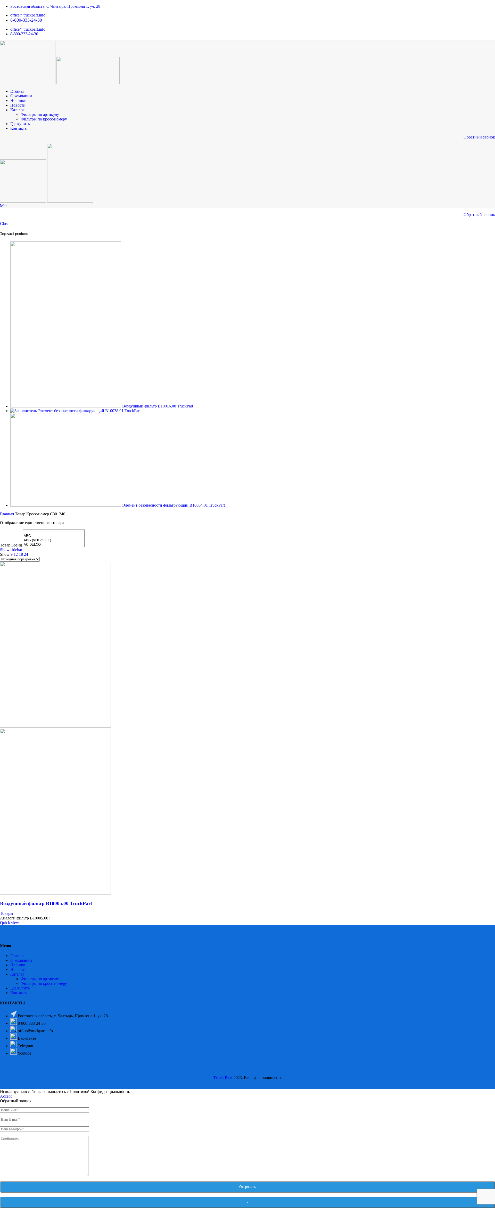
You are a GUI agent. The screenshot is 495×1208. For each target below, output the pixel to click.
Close (4, 223)
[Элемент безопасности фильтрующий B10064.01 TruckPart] (66, 505)
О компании (21, 960)
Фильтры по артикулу (40, 114)
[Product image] (55, 893)
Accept (6, 1096)
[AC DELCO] (53, 545)
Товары (6, 913)
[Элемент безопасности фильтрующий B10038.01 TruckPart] (24, 411)
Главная (7, 514)
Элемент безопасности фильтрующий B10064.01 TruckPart (173, 505)
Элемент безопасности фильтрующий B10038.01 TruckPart (89, 411)
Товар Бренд (11, 545)
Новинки (18, 965)
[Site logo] (28, 82)
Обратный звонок (479, 137)
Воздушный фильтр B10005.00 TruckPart (46, 903)
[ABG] (53, 536)
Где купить (20, 988)
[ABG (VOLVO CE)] (53, 540)
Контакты (19, 992)
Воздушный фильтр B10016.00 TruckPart (157, 406)
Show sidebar (11, 549)
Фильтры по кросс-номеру (44, 119)
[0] (53, 531)
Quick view (9, 922)
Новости (18, 969)
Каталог (17, 974)
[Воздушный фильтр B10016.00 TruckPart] (66, 406)
